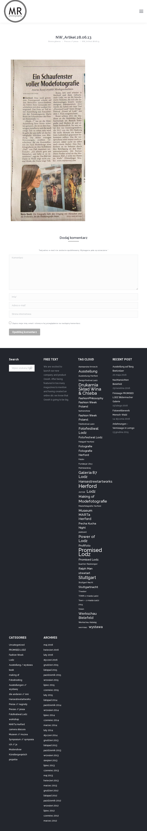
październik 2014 (52, 705)
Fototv (81, 459)
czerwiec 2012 (51, 815)
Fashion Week (16, 655)
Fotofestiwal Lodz (88, 430)
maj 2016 (48, 645)
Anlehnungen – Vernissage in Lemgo (123, 426)
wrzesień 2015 (51, 680)
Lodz (91, 491)
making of (14, 675)
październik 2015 (52, 675)
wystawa (96, 627)
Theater (82, 591)
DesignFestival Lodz (88, 380)
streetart (84, 573)
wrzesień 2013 (51, 755)
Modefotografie (93, 501)
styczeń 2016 (50, 660)
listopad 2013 (50, 745)
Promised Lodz (90, 552)
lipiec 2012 (49, 810)
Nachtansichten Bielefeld (121, 382)
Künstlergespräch (18, 754)
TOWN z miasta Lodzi (88, 596)
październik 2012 (52, 800)
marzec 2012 (50, 821)
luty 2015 (48, 695)
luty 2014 (48, 730)
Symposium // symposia (21, 739)
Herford (88, 486)
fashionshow (84, 411)
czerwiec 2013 (51, 770)
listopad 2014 (50, 700)
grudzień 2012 (51, 790)
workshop (14, 719)
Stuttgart (87, 577)
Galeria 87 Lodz (88, 474)
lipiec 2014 (49, 715)
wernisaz (83, 627)
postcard (83, 532)
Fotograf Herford (86, 442)
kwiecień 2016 (51, 650)
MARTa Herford (17, 724)
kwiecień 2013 (51, 780)
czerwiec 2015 (51, 690)
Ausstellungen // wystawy (18, 687)
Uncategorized (17, 645)
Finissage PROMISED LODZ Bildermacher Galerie (123, 397)
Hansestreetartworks (95, 481)
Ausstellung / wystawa (21, 665)
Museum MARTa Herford (85, 514)
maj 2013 (48, 775)
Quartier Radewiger (88, 564)
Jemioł (82, 492)
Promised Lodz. (89, 559)
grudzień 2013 (51, 740)
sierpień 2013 (50, 760)
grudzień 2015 (51, 665)
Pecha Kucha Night (87, 525)
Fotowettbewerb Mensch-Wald (121, 412)
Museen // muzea (18, 734)
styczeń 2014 (51, 735)
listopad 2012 (50, 795)
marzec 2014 (50, 725)
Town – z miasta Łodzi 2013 (89, 602)
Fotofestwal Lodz (90, 437)
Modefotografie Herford (90, 506)
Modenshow (15, 749)
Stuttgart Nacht (86, 582)
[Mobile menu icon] (141, 11)
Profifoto (85, 545)
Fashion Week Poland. (88, 417)
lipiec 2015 (49, 685)
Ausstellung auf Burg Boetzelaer (123, 368)
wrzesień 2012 (51, 805)
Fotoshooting (15, 680)
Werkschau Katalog (88, 622)
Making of (86, 496)
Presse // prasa (17, 709)
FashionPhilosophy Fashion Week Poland (91, 402)
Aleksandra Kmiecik (88, 367)
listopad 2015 (50, 670)
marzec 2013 (50, 785)
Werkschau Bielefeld (88, 615)
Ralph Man (86, 568)
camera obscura (17, 729)
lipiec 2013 (49, 765)
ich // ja (13, 744)
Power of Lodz (87, 538)
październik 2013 (52, 750)
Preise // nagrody (18, 704)
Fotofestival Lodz (86, 424)
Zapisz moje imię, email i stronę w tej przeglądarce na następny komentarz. (46, 323)
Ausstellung (88, 371)
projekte (13, 759)
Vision (81, 609)
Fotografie (85, 446)
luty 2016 (48, 655)
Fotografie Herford (85, 453)
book (11, 670)
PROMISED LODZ (17, 650)
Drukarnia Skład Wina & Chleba (90, 389)
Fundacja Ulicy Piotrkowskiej (86, 466)
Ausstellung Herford (88, 376)
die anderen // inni (19, 694)
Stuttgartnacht (88, 587)
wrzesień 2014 (51, 710)
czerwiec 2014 (51, 720)
